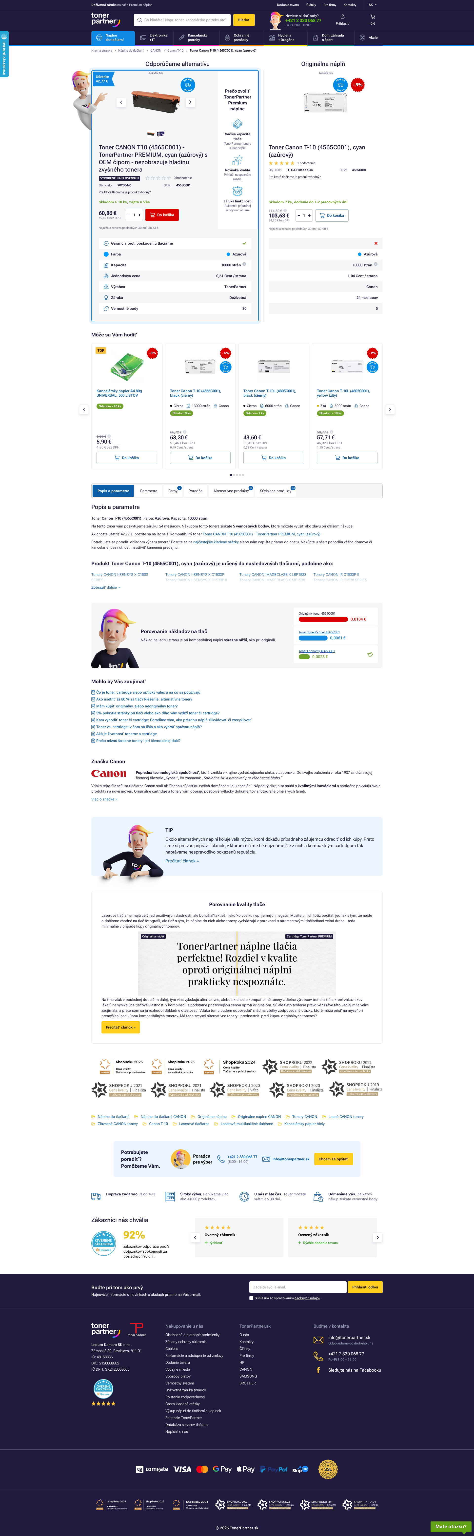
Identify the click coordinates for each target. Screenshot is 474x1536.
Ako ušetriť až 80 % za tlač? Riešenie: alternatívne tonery (144, 699)
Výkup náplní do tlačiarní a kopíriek (193, 1411)
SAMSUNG (248, 1376)
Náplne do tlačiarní (131, 50)
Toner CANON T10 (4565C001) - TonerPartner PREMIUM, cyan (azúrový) (261, 534)
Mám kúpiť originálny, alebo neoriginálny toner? (137, 706)
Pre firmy (329, 5)
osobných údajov (307, 1298)
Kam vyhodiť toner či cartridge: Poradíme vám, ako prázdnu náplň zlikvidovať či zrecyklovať (174, 720)
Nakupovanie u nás (184, 1326)
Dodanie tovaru (288, 5)
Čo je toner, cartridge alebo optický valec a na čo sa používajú (148, 692)
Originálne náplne (212, 1116)
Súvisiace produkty (275, 491)
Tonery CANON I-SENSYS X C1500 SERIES (119, 577)
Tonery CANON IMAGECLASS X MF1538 (272, 580)
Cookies (171, 1348)
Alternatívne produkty (231, 491)
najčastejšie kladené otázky (216, 542)
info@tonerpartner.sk (291, 1159)
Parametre (148, 491)
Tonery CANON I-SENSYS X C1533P (194, 574)
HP (241, 1362)
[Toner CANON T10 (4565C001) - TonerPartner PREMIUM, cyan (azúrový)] (155, 102)
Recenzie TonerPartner (183, 1418)
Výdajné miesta (177, 1369)
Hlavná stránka (101, 50)
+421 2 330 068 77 (303, 20)
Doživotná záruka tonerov (185, 1390)
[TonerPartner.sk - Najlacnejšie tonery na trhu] (105, 20)
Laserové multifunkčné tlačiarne (247, 1124)
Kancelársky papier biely (304, 1124)
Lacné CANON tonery (346, 1116)
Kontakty (350, 5)
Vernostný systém (179, 1383)
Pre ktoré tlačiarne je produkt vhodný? (295, 177)
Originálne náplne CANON (259, 1116)
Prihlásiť (343, 23)
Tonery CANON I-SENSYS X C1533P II (196, 580)
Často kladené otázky (182, 1404)
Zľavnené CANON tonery (118, 1124)
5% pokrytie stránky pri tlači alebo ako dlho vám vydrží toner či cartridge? (157, 713)
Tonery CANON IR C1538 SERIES (340, 580)
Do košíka (335, 215)
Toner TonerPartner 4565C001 (319, 632)
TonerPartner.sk (255, 1326)
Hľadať (244, 20)
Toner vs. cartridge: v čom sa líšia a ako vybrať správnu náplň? (149, 727)
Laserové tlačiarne (194, 1124)
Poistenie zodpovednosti (185, 1397)
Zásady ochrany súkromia (186, 1342)
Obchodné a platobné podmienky (192, 1335)
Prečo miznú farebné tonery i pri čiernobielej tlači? (138, 741)
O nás (244, 1335)
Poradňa (195, 491)
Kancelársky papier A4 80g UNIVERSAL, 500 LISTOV (119, 393)
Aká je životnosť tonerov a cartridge (126, 734)
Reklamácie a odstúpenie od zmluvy (194, 1355)
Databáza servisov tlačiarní (186, 1424)
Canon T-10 (175, 50)
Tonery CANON (304, 1116)
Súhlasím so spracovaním (287, 1298)
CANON (155, 50)
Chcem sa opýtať (334, 1159)
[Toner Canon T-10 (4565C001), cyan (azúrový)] (325, 102)
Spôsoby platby (178, 1376)
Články (311, 5)
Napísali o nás (176, 1431)
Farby (173, 491)
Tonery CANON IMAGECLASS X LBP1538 (272, 574)
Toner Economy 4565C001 (317, 651)
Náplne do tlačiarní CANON (163, 1116)
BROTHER (247, 1383)
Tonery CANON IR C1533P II (336, 574)
